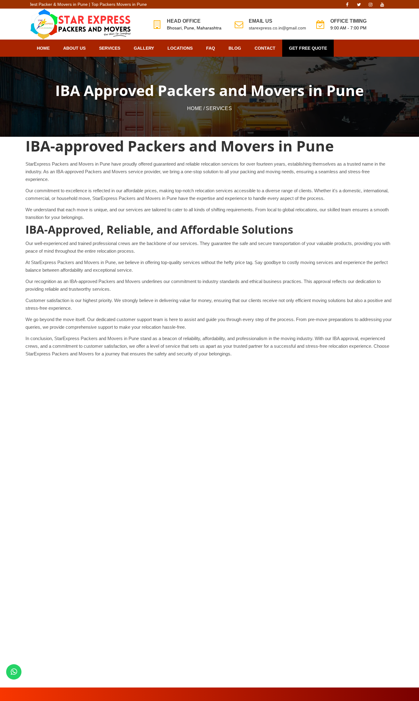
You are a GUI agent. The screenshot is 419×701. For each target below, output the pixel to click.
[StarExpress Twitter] (359, 6)
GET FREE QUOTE (308, 48)
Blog (235, 48)
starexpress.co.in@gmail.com (277, 27)
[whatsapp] (13, 672)
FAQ (210, 48)
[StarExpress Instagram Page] (370, 6)
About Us (74, 48)
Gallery (144, 48)
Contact (265, 48)
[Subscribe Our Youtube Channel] (382, 6)
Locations (180, 48)
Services (109, 48)
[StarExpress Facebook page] (347, 6)
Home (43, 48)
